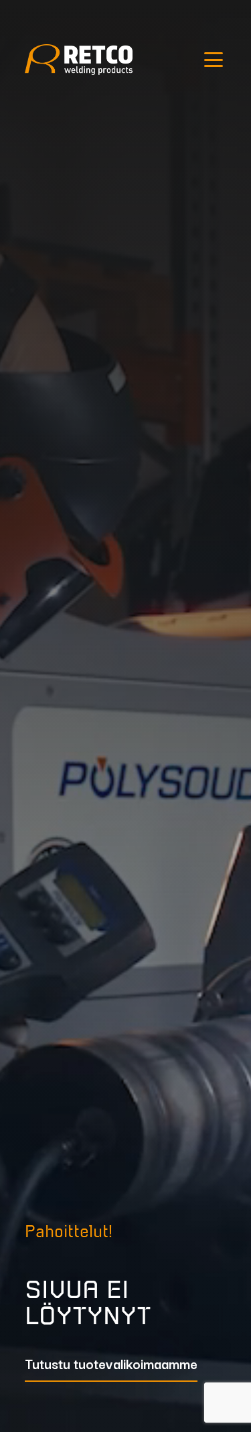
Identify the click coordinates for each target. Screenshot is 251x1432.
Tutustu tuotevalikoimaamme (111, 1365)
